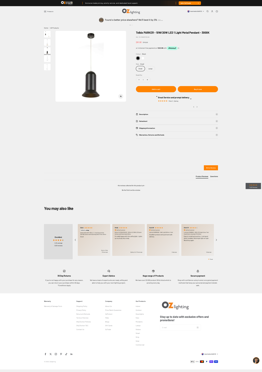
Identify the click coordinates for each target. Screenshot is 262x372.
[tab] (202, 176)
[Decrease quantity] (139, 79)
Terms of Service (82, 318)
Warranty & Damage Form (53, 306)
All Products (54, 28)
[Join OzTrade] (131, 3)
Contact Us (80, 329)
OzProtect (108, 314)
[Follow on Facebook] (45, 354)
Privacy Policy (81, 310)
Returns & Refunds (83, 314)
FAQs (107, 318)
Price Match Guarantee (113, 310)
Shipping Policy (81, 306)
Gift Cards (108, 325)
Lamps (138, 325)
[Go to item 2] (47, 42)
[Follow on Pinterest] (61, 354)
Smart (138, 333)
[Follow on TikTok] (66, 354)
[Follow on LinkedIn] (71, 354)
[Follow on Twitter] (50, 354)
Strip (137, 337)
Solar (137, 341)
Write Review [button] (211, 168)
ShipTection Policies (83, 322)
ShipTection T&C (82, 325)
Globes (138, 329)
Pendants (139, 322)
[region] (146, 240)
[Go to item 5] (47, 67)
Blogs (107, 322)
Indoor (138, 306)
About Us (108, 306)
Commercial (140, 345)
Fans (137, 318)
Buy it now (198, 89)
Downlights (140, 314)
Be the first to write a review (131, 190)
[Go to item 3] (47, 50)
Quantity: (139, 75)
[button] (131, 190)
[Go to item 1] (47, 34)
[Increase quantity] (147, 79)
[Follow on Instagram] (55, 354)
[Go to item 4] (47, 59)
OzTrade (108, 329)
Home (46, 28)
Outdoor (139, 310)
